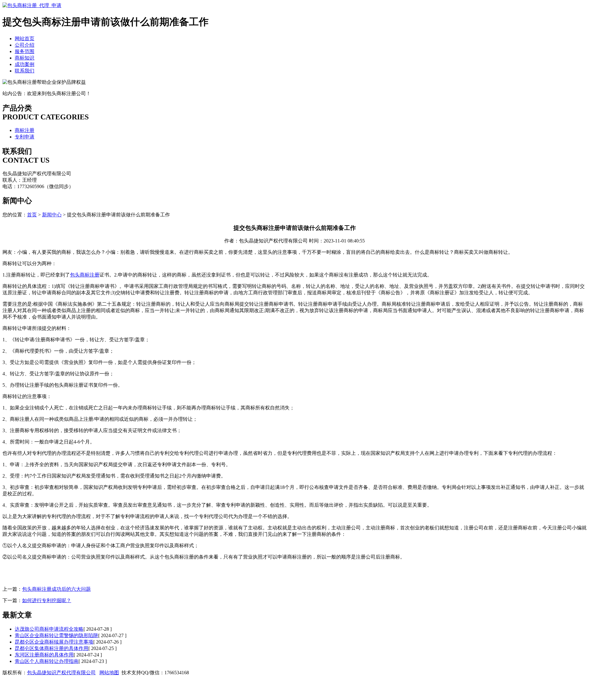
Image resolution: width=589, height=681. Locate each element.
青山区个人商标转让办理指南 (47, 661)
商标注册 (24, 130)
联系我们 (24, 70)
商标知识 (24, 57)
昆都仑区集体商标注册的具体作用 (51, 648)
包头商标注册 (84, 274)
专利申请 (24, 136)
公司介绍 (24, 45)
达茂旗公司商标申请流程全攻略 (49, 629)
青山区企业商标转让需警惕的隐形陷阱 (56, 635)
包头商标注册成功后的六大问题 (56, 589)
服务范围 (24, 51)
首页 (32, 214)
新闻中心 (52, 214)
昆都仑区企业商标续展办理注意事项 (54, 641)
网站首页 (24, 38)
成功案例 (24, 64)
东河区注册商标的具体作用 (44, 654)
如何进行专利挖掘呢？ (46, 600)
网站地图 (109, 672)
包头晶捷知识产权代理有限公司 (61, 672)
